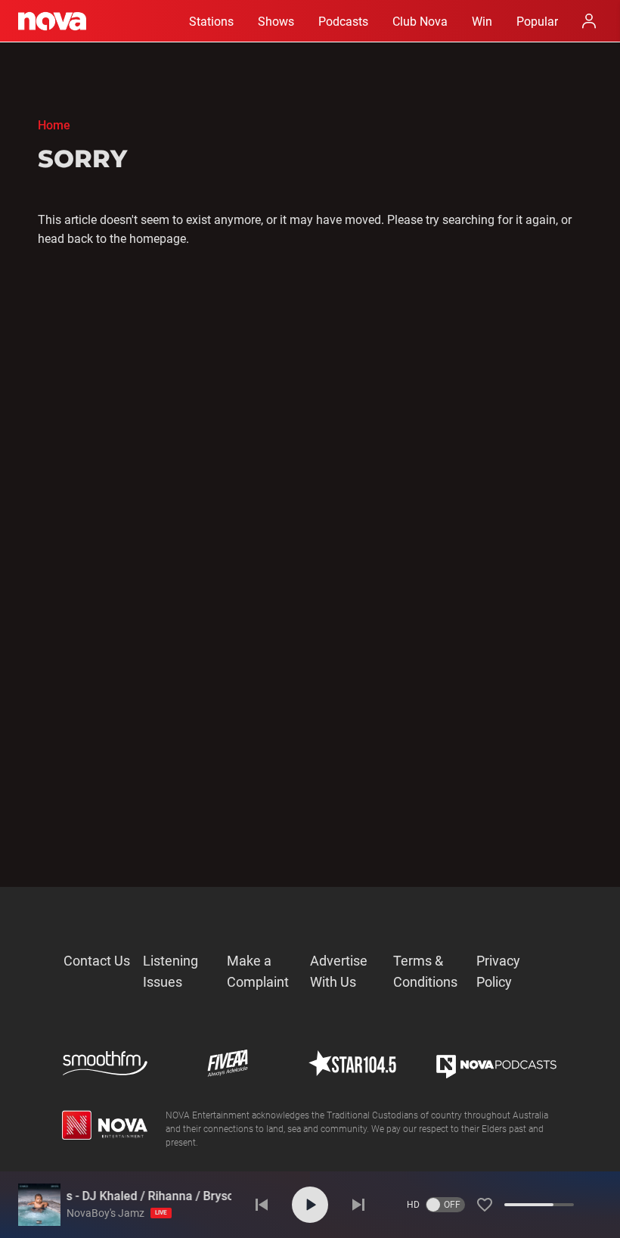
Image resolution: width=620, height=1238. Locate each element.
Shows (276, 21)
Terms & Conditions (425, 971)
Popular (537, 21)
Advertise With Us (338, 971)
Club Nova (420, 21)
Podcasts (343, 21)
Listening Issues (170, 971)
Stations (211, 21)
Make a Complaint (258, 971)
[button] (485, 1205)
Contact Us (97, 961)
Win (482, 21)
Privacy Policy (498, 971)
